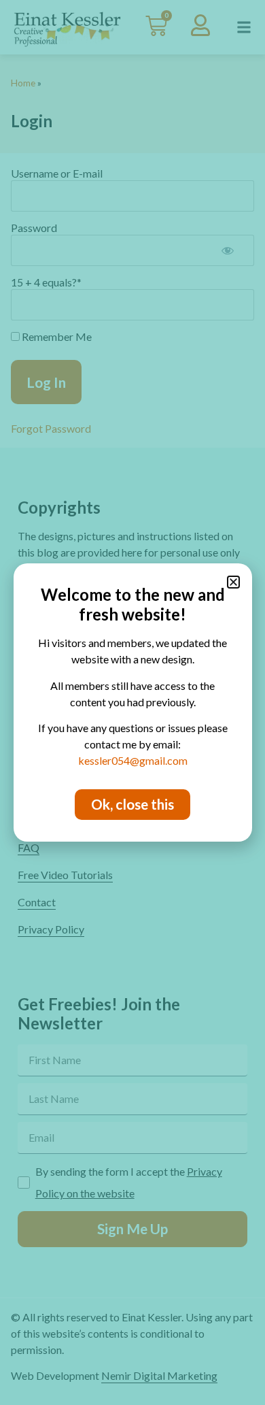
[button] (233, 582)
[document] (132, 702)
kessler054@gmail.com (133, 760)
